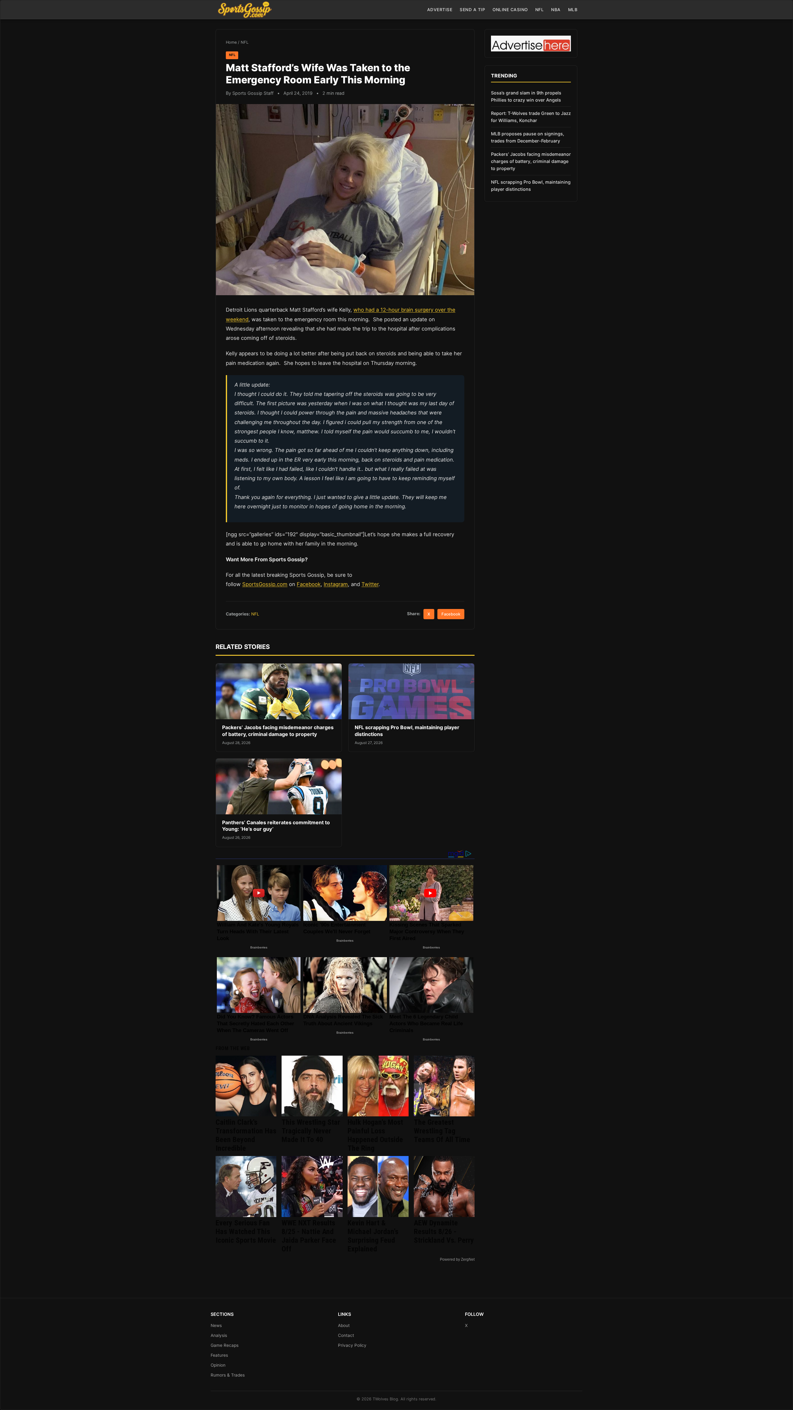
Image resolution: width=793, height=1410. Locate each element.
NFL (539, 9)
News (216, 1325)
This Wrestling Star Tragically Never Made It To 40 (311, 1131)
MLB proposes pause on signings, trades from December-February (527, 137)
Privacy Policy (352, 1345)
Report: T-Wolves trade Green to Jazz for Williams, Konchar (531, 117)
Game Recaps (225, 1345)
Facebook (309, 584)
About (344, 1325)
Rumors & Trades (228, 1375)
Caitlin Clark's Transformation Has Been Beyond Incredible (246, 1135)
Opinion (218, 1365)
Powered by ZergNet (457, 1259)
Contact (346, 1335)
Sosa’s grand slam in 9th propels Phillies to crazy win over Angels (526, 96)
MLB (573, 9)
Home (231, 42)
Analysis (219, 1335)
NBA (556, 9)
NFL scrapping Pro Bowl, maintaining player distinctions (531, 185)
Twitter (370, 584)
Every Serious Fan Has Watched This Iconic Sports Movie (246, 1232)
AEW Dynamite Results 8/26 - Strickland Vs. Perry (444, 1232)
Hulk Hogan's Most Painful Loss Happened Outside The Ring (375, 1135)
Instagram (336, 584)
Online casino (510, 9)
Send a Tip (472, 9)
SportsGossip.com (264, 584)
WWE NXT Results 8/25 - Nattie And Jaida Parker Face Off (309, 1236)
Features (219, 1355)
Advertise (440, 9)
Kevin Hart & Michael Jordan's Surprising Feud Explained (373, 1236)
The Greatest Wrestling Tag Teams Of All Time (442, 1131)
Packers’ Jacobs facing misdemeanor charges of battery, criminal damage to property (278, 730)
